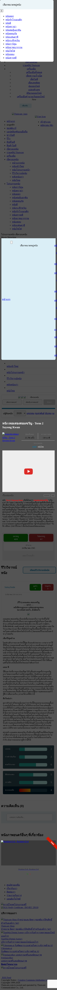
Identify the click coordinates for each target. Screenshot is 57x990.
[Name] (11, 242)
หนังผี (34, 447)
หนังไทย (41, 447)
